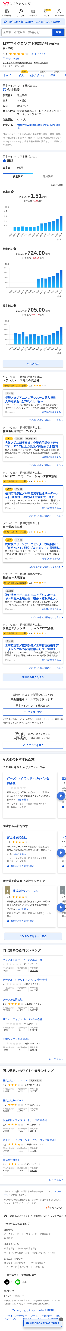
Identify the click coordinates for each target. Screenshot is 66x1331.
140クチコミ (39, 54)
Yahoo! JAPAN (46, 1310)
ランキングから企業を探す (17, 1252)
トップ (7, 75)
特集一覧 (33, 15)
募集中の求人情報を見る (22, 866)
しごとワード (26, 1267)
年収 (55, 74)
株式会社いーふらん (25, 890)
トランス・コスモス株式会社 (21, 380)
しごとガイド (10, 1267)
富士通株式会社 (13, 526)
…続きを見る (21, 799)
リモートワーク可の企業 (13, 66)
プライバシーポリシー (16, 1316)
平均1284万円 (12, 58)
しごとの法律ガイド (37, 1263)
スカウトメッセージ (13, 1234)
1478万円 (34, 1030)
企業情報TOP (40, 1216)
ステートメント (12, 1319)
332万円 (33, 1151)
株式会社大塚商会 (14, 577)
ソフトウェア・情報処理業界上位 (17, 63)
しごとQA (20, 15)
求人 (23, 74)
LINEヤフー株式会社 (14, 1296)
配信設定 (8, 1238)
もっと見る (55, 1059)
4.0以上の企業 (42, 63)
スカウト (46, 15)
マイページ (59, 15)
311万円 (33, 1131)
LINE (24, 1282)
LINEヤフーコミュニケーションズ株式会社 (30, 476)
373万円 (33, 1091)
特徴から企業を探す (27, 1248)
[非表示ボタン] (61, 1319)
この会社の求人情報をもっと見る (45, 420)
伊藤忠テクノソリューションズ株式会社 (28, 628)
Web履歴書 (45, 1234)
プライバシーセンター (41, 1316)
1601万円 (34, 990)
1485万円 (34, 1010)
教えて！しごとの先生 (14, 1263)
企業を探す (7, 15)
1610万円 (34, 970)
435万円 (33, 1171)
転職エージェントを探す (44, 1252)
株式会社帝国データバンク (20, 431)
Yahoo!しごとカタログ (19, 1216)
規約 (58, 1316)
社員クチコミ (37, 74)
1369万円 (34, 1050)
